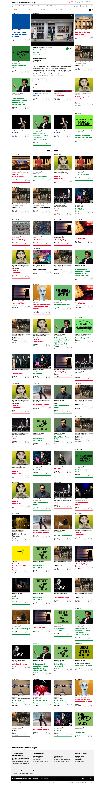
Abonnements (78, 759)
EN (92, 6)
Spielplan (14, 6)
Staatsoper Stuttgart (70, 2)
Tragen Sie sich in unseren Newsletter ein (23, 773)
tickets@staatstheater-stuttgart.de (20, 763)
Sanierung (77, 765)
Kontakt (77, 6)
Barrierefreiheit (48, 782)
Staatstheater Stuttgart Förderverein (89, 2)
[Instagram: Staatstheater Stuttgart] (83, 778)
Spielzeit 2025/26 (79, 756)
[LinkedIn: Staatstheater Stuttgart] (91, 778)
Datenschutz (32, 782)
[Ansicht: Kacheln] (90, 10)
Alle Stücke (44, 9)
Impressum (58, 6)
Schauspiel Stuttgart (83, 2)
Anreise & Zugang (79, 761)
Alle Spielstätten (59, 9)
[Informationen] (67, 48)
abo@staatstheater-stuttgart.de (62, 759)
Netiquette (39, 782)
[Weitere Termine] (70, 48)
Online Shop (78, 758)
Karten (91, 37)
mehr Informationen (39, 80)
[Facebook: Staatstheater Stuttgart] (87, 778)
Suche (74, 6)
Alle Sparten (30, 9)
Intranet (55, 782)
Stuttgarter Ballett (77, 2)
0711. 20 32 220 (58, 758)
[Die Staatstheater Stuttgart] (24, 3)
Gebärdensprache (83, 6)
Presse (13, 782)
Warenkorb (87, 6)
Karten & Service (24, 6)
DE (90, 6)
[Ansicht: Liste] (92, 10)
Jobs (76, 763)
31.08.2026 (15, 9)
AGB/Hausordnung (22, 782)
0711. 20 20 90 (16, 760)
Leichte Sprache (80, 6)
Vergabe (61, 782)
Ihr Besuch (33, 6)
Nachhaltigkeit (49, 6)
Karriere (40, 6)
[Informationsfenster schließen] (72, 16)
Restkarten (91, 341)
